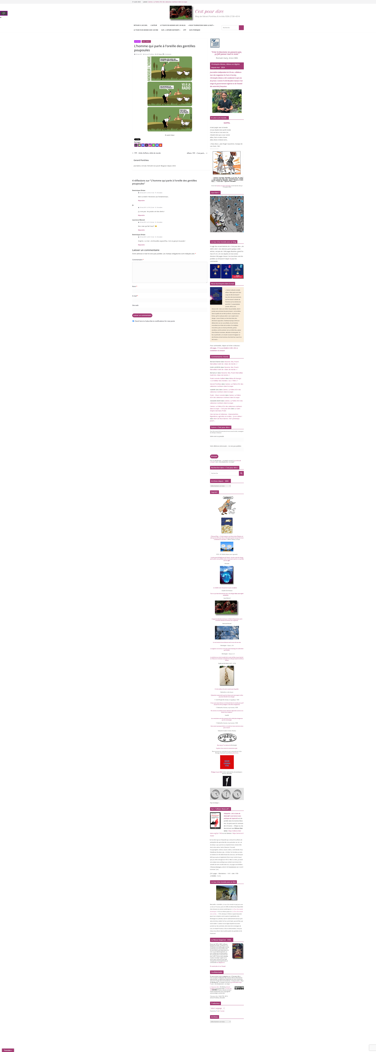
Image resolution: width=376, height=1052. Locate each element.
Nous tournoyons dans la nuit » (201, 25)
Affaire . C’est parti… (196, 153)
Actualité (137, 41)
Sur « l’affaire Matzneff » (170, 30)
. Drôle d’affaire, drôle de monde (147, 153)
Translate (222, 1011)
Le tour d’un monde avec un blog (172, 25)
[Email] (139, 145)
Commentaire (138, 260)
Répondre (141, 200)
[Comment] (135, 145)
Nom (134, 286)
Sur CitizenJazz (194, 30)
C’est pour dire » (215, 987)
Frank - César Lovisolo (217, 395)
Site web (135, 305)
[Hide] (1, 17)
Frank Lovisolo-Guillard (217, 378)
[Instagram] (150, 145)
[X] (146, 145)
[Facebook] (143, 145)
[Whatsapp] (153, 145)
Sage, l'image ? (146, 41)
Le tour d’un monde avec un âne (146, 30)
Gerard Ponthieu (149, 54)
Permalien (159, 193)
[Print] (160, 145)
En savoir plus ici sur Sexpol (217, 966)
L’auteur (154, 25)
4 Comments (167, 54)
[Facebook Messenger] (157, 145)
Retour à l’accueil (140, 25)
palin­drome (235, 753)
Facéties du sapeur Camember (223, 185)
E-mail (135, 296)
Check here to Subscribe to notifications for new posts (154, 321)
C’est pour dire (209, 11)
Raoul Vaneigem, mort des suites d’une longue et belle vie (166, 2)
